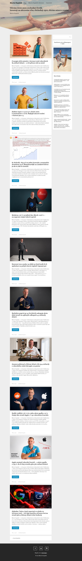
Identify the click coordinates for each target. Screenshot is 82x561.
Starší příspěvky (16, 538)
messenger (44, 553)
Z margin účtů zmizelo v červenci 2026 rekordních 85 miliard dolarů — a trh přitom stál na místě (30, 62)
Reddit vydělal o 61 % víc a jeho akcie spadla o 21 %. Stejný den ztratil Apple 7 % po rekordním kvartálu (30, 414)
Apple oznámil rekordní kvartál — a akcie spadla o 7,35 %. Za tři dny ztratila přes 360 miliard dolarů (30, 463)
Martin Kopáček (16, 3)
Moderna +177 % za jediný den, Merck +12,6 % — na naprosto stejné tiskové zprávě (28, 216)
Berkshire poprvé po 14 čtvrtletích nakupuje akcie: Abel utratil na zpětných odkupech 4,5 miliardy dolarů (30, 315)
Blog (25, 3)
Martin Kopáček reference (36, 3)
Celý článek (15, 77)
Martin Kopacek (23, 82)
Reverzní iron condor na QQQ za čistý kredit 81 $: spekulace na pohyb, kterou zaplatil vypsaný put (29, 265)
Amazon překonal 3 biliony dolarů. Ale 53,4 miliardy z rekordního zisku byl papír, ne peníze (30, 365)
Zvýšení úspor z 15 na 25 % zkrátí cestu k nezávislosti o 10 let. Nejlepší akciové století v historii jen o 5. (28, 113)
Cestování (49, 3)
